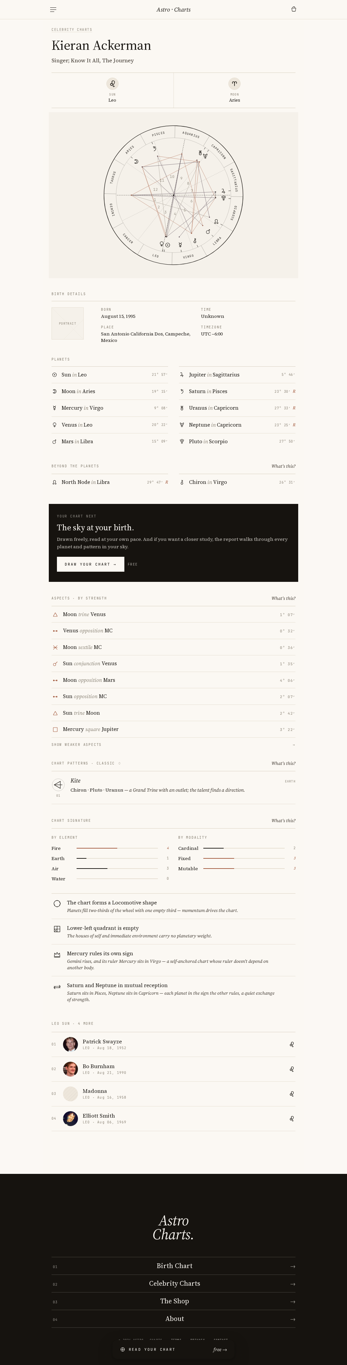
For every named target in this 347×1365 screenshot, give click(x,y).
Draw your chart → (91, 564)
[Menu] (53, 9)
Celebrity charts (72, 29)
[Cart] (294, 9)
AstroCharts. (173, 1227)
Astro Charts (173, 9)
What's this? (283, 466)
